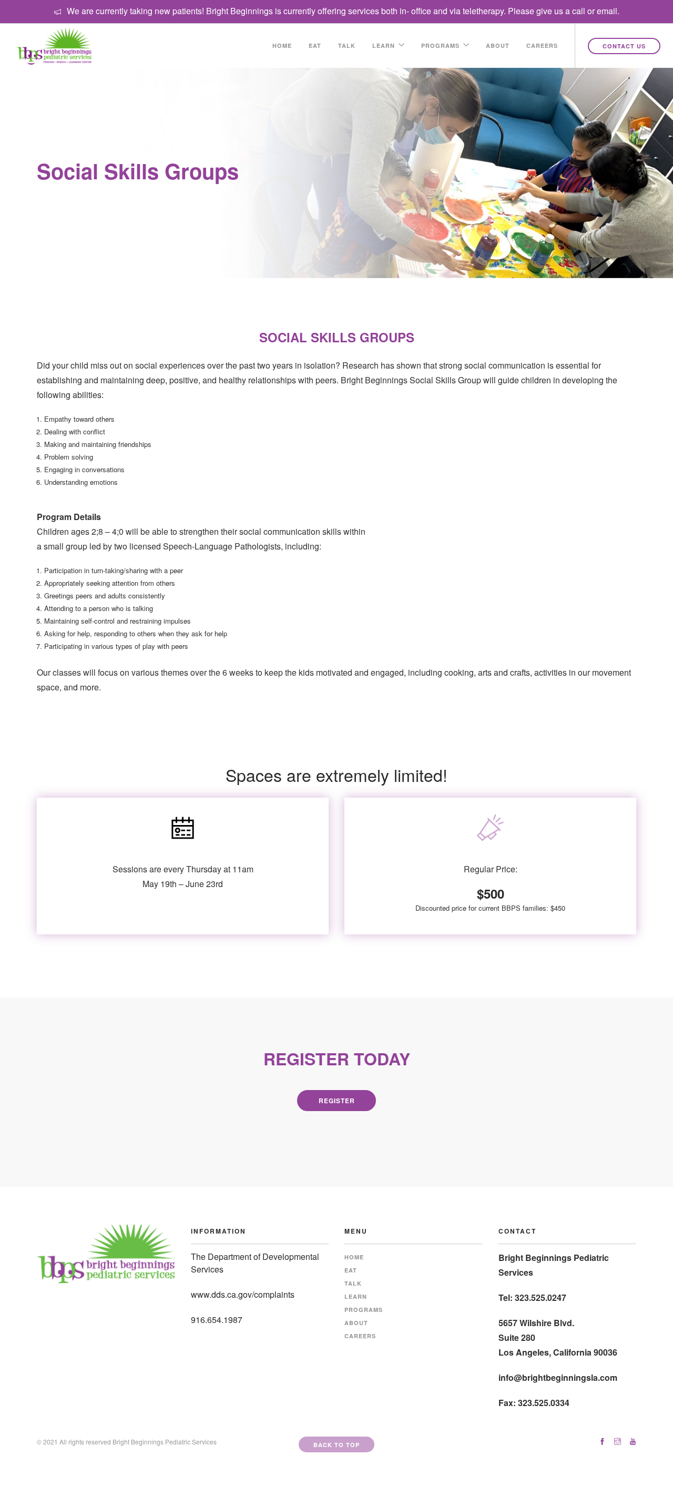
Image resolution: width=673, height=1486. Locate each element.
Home (282, 45)
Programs (440, 45)
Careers (542, 45)
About (497, 45)
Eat (315, 45)
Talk (346, 45)
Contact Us (624, 46)
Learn (383, 45)
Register (337, 1100)
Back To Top (336, 1445)
